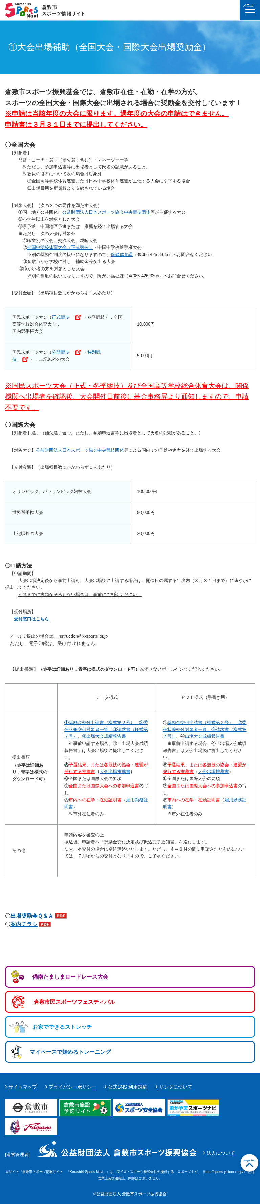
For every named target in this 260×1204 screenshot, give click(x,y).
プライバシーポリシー (72, 1087)
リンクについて (175, 1087)
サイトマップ (22, 1087)
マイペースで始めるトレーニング (70, 1052)
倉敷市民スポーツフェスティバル (74, 1002)
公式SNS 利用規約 (127, 1087)
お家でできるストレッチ (62, 1027)
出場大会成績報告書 (204, 736)
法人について (221, 1153)
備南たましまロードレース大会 (70, 977)
